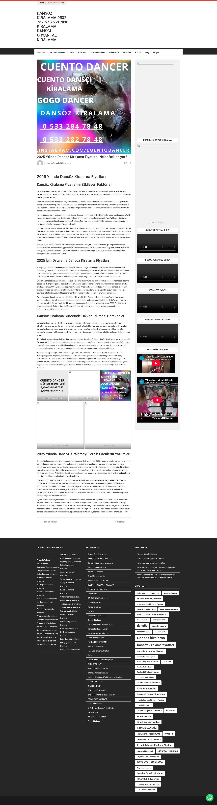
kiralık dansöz (144, 716)
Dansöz (91, 611)
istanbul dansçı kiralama (148, 682)
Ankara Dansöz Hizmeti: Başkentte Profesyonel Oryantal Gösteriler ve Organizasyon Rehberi (156, 576)
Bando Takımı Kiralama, (97, 567)
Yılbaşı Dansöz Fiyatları (97, 717)
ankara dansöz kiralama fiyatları (150, 604)
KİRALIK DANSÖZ (94, 686)
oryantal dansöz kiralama (149, 739)
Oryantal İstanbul (144, 768)
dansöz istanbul (143, 632)
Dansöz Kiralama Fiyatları (98, 629)
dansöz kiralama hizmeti (150, 651)
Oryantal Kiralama (95, 704)
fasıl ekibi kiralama (144, 667)
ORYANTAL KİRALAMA (78, 53)
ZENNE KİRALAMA (97, 53)
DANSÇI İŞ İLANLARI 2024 (97, 598)
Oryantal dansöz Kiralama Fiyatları (154, 745)
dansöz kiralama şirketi (146, 657)
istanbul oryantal (144, 705)
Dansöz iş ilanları (161, 632)
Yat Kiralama (93, 712)
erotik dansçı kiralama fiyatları (147, 662)
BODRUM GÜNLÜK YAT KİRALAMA (101, 585)
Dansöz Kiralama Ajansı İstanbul (101, 625)
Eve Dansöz (167, 662)
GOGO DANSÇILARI (95, 664)
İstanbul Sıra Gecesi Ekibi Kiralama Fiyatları (105, 677)
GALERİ (138, 53)
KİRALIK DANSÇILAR (95, 682)
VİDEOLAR (127, 53)
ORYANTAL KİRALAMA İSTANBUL (101, 708)
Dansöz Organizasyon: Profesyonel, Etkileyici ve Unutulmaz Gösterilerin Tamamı (156, 568)
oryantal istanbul (145, 751)
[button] (209, 797)
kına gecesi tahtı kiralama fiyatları (101, 695)
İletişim (156, 53)
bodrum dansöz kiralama (98, 581)
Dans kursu (92, 594)
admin (69, 163)
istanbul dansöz (146, 688)
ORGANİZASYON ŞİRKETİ (97, 699)
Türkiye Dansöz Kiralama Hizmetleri (151, 563)
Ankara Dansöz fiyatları (97, 554)
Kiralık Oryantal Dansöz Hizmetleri (150, 559)
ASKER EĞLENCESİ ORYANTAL (100, 559)
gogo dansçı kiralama (145, 677)
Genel (90, 655)
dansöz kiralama (44, 512)
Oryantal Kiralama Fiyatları (148, 757)
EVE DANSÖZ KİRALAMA (97, 642)
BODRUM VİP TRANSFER (97, 589)
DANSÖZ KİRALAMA (57, 53)
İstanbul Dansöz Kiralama (98, 673)
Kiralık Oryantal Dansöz (97, 690)
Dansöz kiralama (151, 638)
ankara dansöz (170, 593)
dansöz (142, 626)
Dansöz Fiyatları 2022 (96, 616)
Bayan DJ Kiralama (95, 572)
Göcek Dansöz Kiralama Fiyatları (100, 660)
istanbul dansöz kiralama (151, 694)
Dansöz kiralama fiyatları (155, 645)
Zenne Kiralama (94, 721)
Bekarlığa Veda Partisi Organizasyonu (152, 614)
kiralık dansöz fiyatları (148, 722)
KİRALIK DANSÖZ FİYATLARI (148, 734)
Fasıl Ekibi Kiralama (95, 646)
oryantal (169, 733)
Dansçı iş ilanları (142, 620)
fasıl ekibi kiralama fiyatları (148, 672)
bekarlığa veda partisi (169, 609)
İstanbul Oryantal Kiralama (148, 784)
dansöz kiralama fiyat (56, 268)
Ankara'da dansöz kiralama (148, 593)
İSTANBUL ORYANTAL (148, 779)
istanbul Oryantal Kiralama (149, 711)
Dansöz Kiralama (94, 620)
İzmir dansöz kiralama (146, 790)
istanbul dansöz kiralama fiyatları (151, 700)
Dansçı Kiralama (94, 607)
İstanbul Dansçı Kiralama (98, 668)
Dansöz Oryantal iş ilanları (98, 633)
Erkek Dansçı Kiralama (96, 638)
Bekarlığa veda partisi (96, 576)
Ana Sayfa (41, 53)
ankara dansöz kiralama (149, 598)
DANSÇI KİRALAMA (95, 603)
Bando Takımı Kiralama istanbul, (100, 563)
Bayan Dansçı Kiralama (146, 609)
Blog (147, 53)
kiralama (170, 710)
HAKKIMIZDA (114, 53)
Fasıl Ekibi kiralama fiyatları (98, 651)
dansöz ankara (159, 626)
